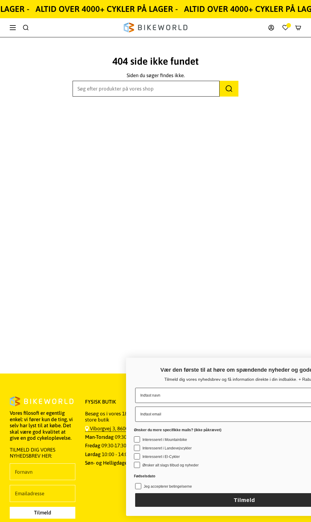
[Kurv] (298, 28)
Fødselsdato (86, 461)
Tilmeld (186, 500)
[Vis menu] (13, 28)
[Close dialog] (297, 350)
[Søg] (229, 89)
